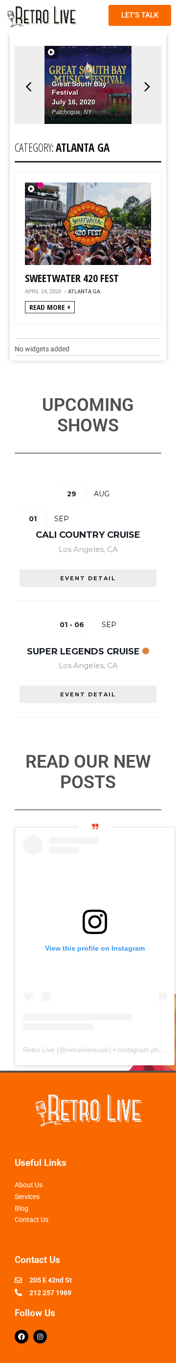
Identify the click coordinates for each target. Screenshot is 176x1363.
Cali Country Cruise (88, 534)
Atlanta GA (84, 292)
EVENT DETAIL (88, 578)
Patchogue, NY (72, 112)
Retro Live (39, 1050)
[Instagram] (40, 1336)
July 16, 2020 (73, 102)
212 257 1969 (50, 1293)
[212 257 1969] (18, 1292)
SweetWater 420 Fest (72, 277)
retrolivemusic (87, 1050)
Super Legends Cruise (83, 651)
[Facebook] (21, 1336)
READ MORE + (49, 307)
